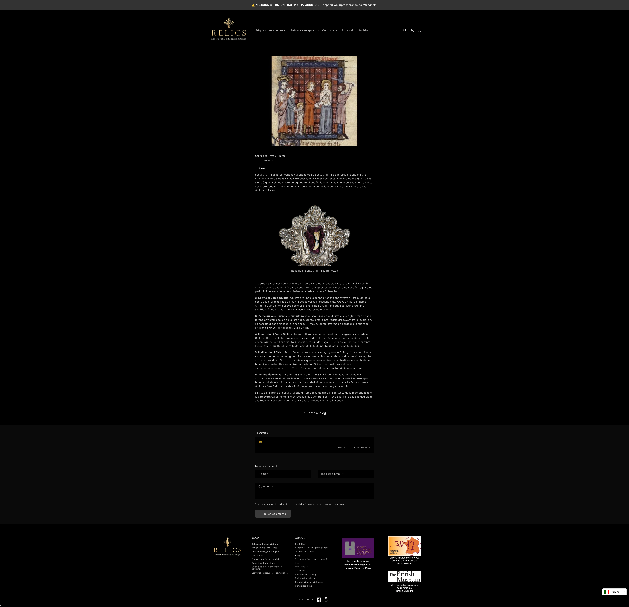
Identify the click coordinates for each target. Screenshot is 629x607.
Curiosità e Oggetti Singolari (266, 551)
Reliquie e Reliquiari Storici (265, 544)
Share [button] (262, 168)
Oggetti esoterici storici (264, 563)
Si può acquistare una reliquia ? (311, 559)
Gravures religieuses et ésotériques (270, 573)
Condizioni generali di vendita (310, 582)
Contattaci (300, 544)
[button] (304, 30)
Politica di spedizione (306, 578)
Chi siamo (300, 570)
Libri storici (257, 555)
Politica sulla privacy (305, 574)
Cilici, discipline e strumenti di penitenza (267, 568)
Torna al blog (316, 413)
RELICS (310, 599)
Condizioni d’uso (303, 586)
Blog (297, 555)
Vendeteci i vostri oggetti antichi (311, 548)
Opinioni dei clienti (304, 551)
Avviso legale (302, 567)
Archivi (298, 563)
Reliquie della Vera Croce (264, 548)
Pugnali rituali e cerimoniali (265, 559)
